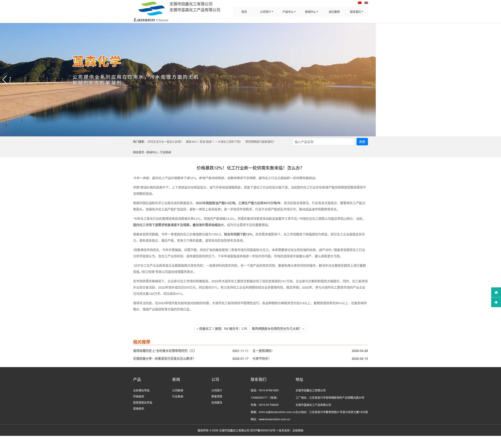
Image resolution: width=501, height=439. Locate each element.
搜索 (362, 141)
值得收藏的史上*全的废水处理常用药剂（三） (165, 350)
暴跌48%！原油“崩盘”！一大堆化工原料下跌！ (214, 141)
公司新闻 (177, 390)
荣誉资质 (216, 396)
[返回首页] (496, 292)
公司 (215, 379)
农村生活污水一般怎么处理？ (165, 141)
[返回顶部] (496, 302)
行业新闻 (177, 396)
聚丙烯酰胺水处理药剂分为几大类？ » (278, 328)
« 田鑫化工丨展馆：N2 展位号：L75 (222, 328)
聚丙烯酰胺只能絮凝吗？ (260, 141)
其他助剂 (138, 408)
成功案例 (334, 11)
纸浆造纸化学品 (142, 402)
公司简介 (265, 11)
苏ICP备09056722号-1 (264, 430)
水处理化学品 (141, 390)
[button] (4, 79)
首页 (244, 11)
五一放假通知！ (263, 350)
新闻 (176, 379)
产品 (137, 379)
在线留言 (216, 402)
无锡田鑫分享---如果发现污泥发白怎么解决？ (164, 358)
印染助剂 (138, 396)
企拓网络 (297, 430)
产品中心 (288, 11)
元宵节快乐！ (261, 358)
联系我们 (355, 11)
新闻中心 (310, 11)
